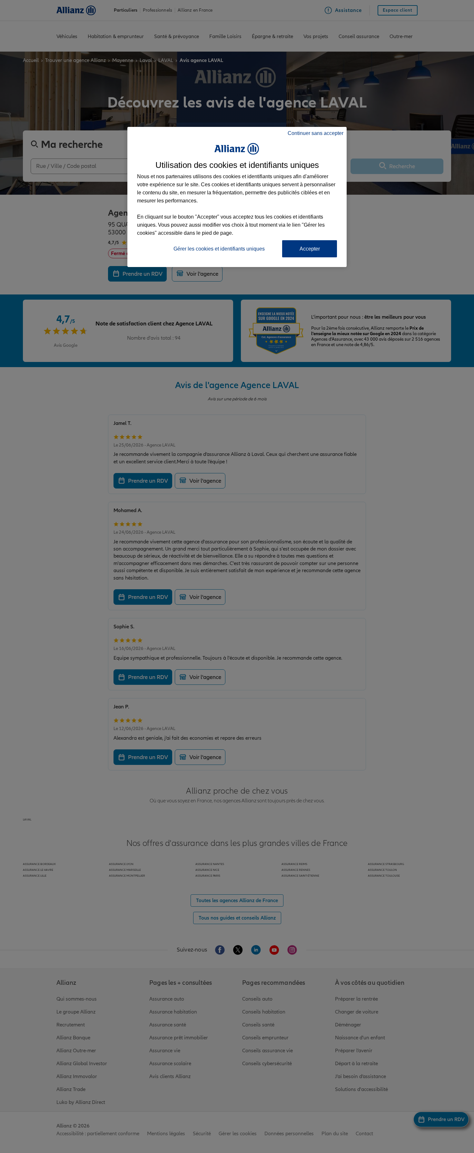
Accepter (310, 249)
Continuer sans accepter (315, 133)
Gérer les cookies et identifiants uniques (219, 249)
